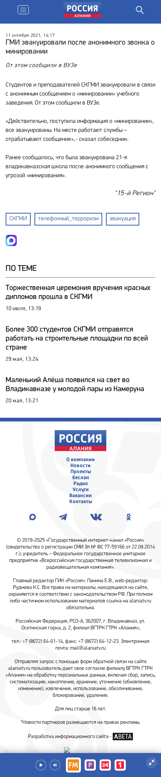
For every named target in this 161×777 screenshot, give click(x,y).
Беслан (80, 477)
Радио (80, 483)
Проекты (80, 471)
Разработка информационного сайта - (70, 737)
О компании (80, 459)
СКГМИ (18, 219)
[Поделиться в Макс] (11, 240)
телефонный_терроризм (68, 219)
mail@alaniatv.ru (88, 648)
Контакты (80, 501)
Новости (80, 465)
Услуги (81, 489)
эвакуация (123, 219)
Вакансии (80, 495)
